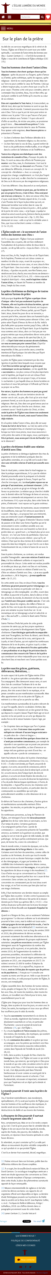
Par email (37, 1221)
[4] (15, 1028)
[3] (33, 927)
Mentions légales (42, 1273)
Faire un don (48, 17)
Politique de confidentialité (25, 1240)
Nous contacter (28, 1259)
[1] (8, 619)
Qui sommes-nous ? (26, 1235)
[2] (45, 870)
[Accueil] (25, 1252)
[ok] (42, 17)
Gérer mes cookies (25, 1245)
